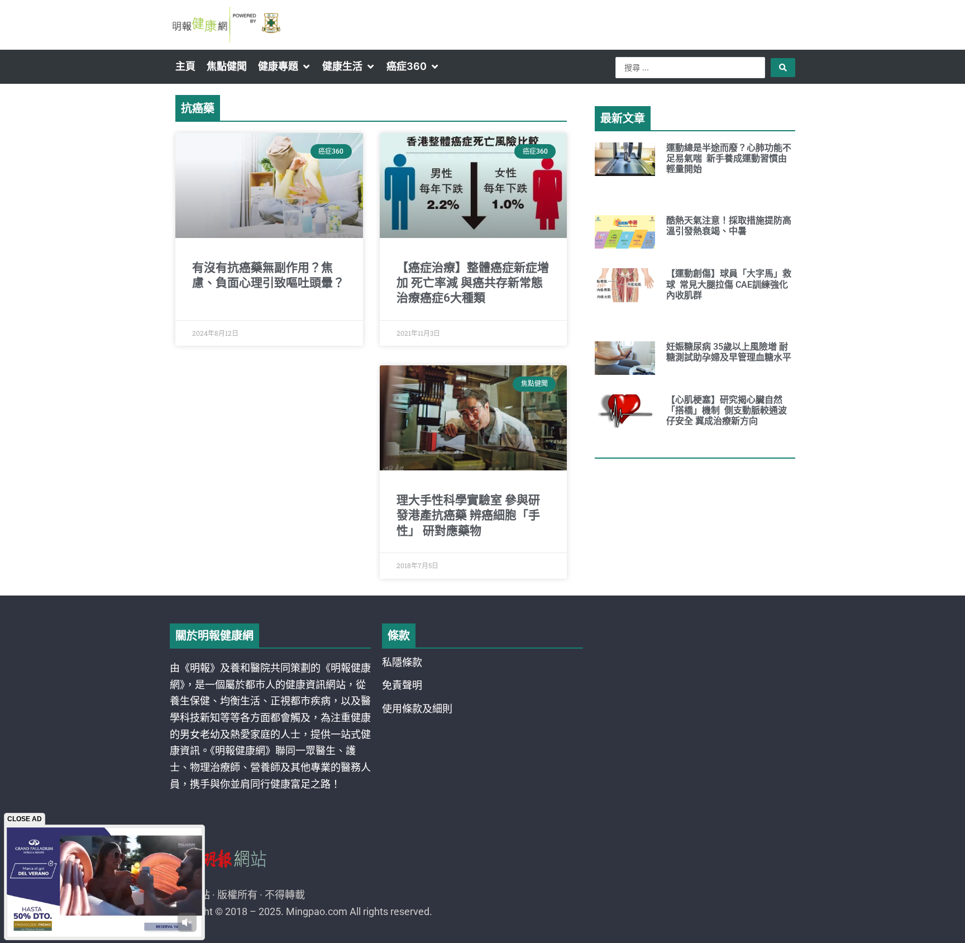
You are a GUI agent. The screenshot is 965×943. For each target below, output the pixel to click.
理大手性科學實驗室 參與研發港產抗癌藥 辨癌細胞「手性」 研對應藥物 (468, 515)
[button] (284, 66)
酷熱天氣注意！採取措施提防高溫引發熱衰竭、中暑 (728, 225)
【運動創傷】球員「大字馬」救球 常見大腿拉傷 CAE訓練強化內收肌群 (728, 284)
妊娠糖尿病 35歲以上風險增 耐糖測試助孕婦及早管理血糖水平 (728, 352)
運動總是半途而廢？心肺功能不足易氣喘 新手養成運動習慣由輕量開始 (728, 158)
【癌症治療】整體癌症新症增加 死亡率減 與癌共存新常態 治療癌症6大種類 (472, 283)
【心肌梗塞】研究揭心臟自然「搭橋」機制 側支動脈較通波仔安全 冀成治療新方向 (726, 410)
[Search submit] (783, 67)
